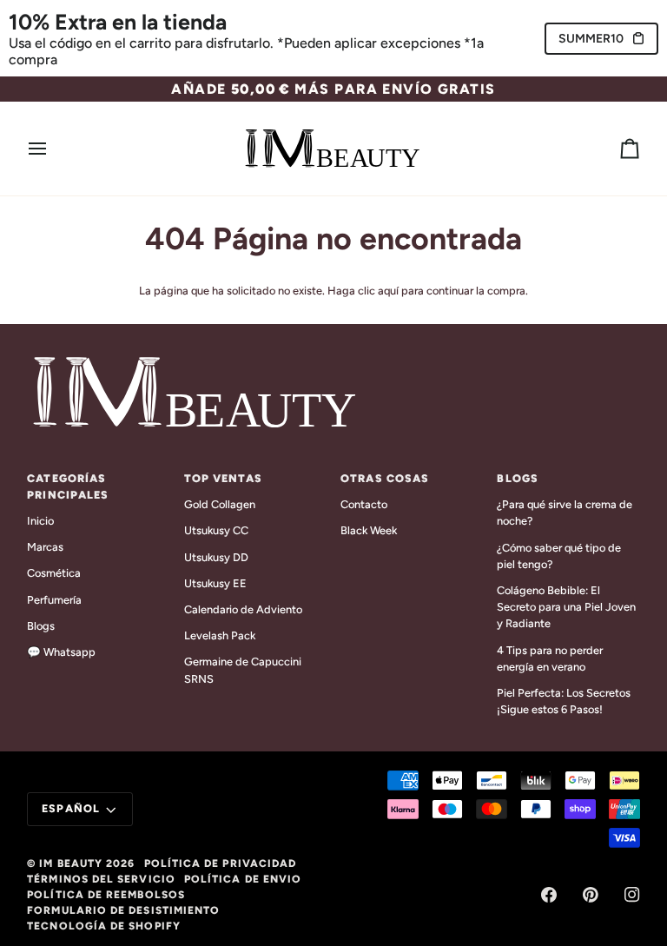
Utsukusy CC (216, 530)
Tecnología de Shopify (104, 926)
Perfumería (54, 599)
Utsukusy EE (215, 583)
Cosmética (54, 572)
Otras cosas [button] (384, 478)
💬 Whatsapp (61, 651)
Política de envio (242, 879)
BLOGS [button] (517, 478)
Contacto (363, 504)
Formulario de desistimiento (123, 910)
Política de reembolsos (106, 895)
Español (71, 808)
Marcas (45, 546)
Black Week (368, 530)
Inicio (40, 520)
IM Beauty (70, 863)
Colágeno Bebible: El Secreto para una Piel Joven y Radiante (566, 607)
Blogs (41, 625)
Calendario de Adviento (243, 609)
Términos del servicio (101, 879)
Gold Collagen (219, 504)
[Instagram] (632, 895)
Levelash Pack (219, 635)
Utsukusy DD (216, 557)
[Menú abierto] (53, 148)
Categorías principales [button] (68, 486)
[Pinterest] (590, 895)
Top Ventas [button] (223, 478)
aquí (388, 290)
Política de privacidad (220, 863)
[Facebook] (549, 895)
